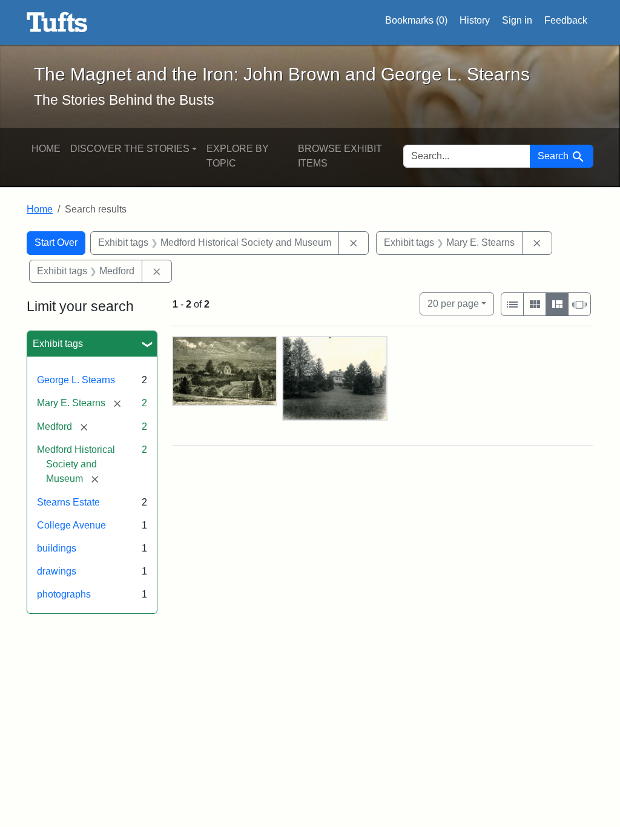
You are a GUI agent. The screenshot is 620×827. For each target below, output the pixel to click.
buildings (56, 548)
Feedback (565, 20)
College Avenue (71, 525)
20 (453, 303)
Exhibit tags (58, 343)
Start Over (56, 242)
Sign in (517, 20)
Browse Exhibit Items (340, 155)
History (475, 20)
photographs (64, 594)
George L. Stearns (76, 380)
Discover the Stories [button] (130, 148)
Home (46, 148)
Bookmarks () (416, 20)
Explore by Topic (237, 155)
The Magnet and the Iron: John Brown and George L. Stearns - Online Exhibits (57, 22)
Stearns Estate (68, 502)
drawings (56, 571)
